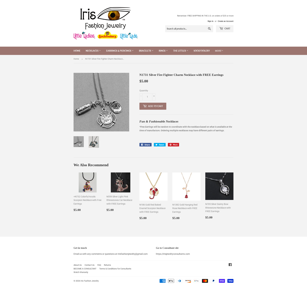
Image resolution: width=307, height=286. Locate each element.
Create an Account (225, 21)
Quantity (143, 90)
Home (77, 50)
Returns (107, 265)
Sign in (210, 21)
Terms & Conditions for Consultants (115, 268)
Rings (162, 50)
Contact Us (89, 265)
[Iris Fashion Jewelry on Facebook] (230, 265)
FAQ (99, 265)
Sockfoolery (202, 50)
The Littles (179, 50)
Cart (227, 28)
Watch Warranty (81, 272)
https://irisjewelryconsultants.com (173, 254)
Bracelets (145, 50)
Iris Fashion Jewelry (90, 281)
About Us (78, 265)
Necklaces (92, 50)
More (218, 51)
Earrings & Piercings (119, 50)
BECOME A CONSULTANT (85, 268)
